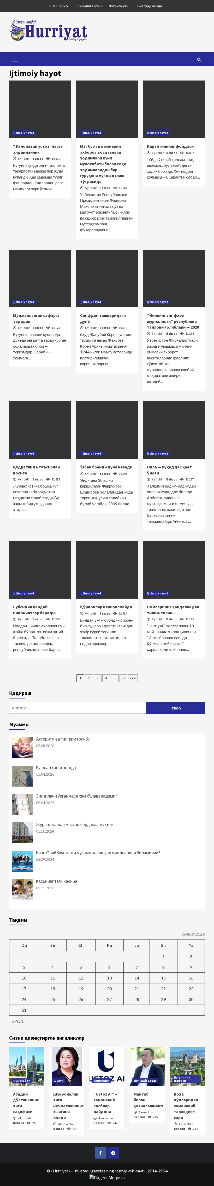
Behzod (38, 159)
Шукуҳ (58, 1080)
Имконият (102, 1080)
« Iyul (18, 1021)
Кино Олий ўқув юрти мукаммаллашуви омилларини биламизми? (98, 852)
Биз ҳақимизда (149, 6)
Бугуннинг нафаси (182, 1078)
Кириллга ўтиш (90, 6)
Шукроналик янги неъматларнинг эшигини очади (68, 1105)
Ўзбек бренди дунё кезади (106, 466)
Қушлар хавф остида (56, 767)
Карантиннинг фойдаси (170, 146)
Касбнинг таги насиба (56, 881)
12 (81, 977)
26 (81, 999)
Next (132, 678)
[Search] (199, 60)
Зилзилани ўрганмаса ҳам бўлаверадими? (76, 795)
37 (123, 678)
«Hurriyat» (60, 1170)
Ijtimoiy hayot (23, 133)
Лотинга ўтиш (120, 6)
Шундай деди (145, 1080)
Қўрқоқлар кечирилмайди (106, 606)
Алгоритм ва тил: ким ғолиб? (63, 738)
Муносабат (21, 1080)
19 (81, 988)
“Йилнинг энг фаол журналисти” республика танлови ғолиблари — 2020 (173, 321)
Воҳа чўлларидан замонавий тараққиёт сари (186, 1105)
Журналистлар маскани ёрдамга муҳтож (75, 824)
